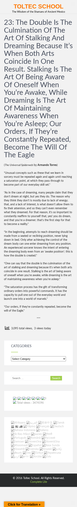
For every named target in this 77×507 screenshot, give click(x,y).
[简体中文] (45, 422)
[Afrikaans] (18, 422)
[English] (16, 426)
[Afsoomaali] (19, 445)
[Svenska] (32, 449)
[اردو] (15, 456)
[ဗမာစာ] (36, 434)
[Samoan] (17, 441)
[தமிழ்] (57, 449)
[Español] (35, 445)
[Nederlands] (12, 426)
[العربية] (31, 422)
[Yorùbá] (36, 456)
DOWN (73, 503)
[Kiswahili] (18, 449)
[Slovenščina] (51, 441)
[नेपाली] (47, 434)
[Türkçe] (37, 452)
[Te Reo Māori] (20, 434)
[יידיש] (24, 456)
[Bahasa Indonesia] (23, 430)
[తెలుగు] (16, 452)
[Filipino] (29, 426)
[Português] (18, 438)
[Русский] (48, 438)
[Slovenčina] (33, 441)
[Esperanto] (21, 426)
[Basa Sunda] (51, 445)
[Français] (42, 426)
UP (73, 4)
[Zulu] (47, 456)
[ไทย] (27, 452)
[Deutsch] (57, 426)
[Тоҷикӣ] (46, 449)
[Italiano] (42, 430)
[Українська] (52, 452)
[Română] (34, 438)
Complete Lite (38, 482)
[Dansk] (59, 422)
